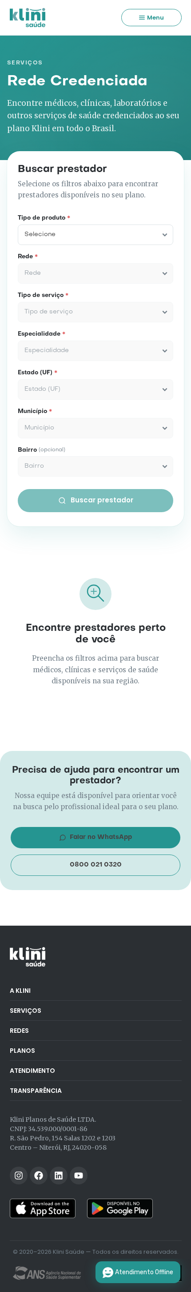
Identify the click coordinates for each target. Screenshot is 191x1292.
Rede (28, 257)
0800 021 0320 (96, 865)
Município (35, 412)
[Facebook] (39, 1175)
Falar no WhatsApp (101, 837)
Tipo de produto (44, 218)
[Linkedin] (59, 1175)
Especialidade (41, 334)
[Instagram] (19, 1175)
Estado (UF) (37, 373)
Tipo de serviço (43, 296)
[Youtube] (79, 1175)
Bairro (41, 450)
